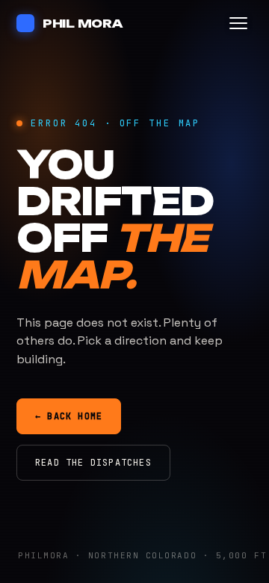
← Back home (68, 416)
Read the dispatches (93, 463)
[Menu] (238, 23)
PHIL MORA (83, 23)
